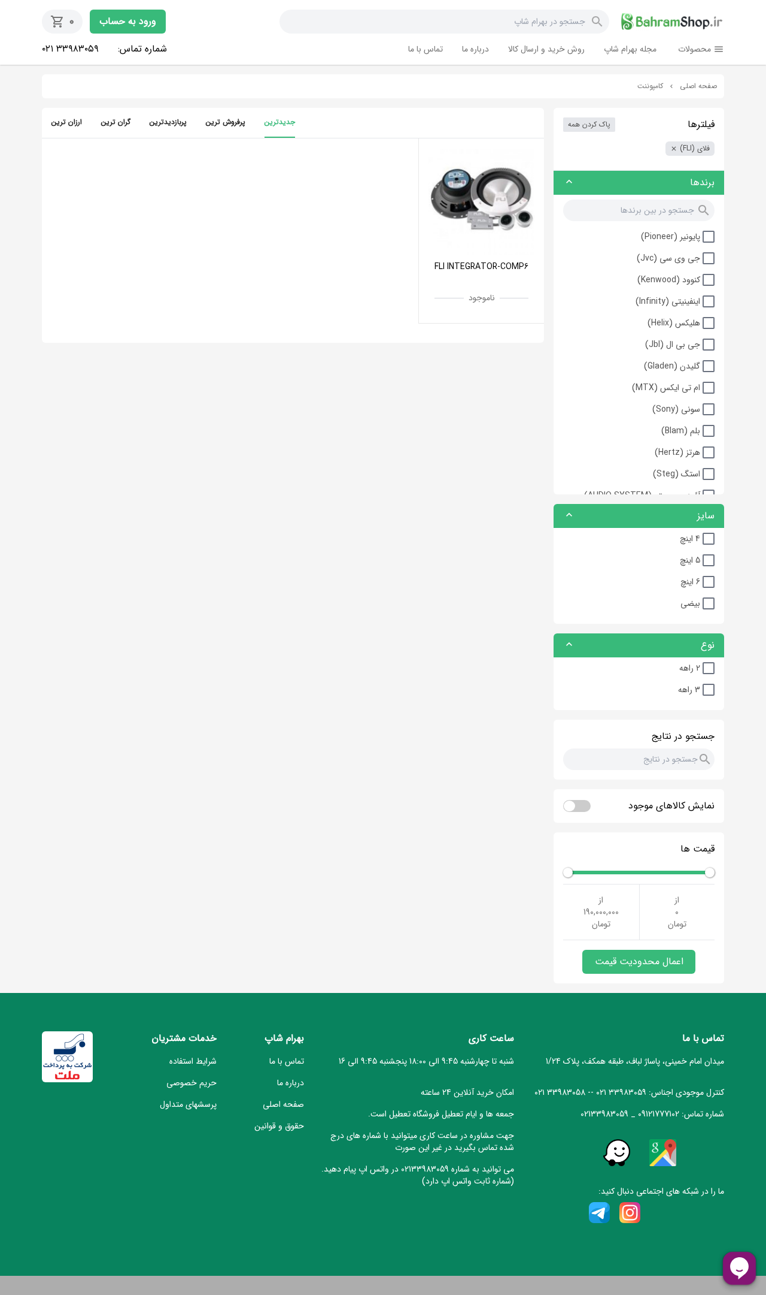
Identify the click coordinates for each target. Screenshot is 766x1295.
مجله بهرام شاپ (630, 49)
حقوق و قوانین (279, 1126)
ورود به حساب (127, 21)
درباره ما (475, 49)
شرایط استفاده (193, 1061)
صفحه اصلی (698, 86)
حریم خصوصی (191, 1083)
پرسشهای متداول (188, 1104)
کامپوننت (650, 86)
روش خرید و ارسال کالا (546, 49)
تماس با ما (425, 49)
